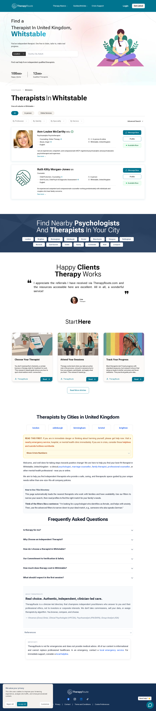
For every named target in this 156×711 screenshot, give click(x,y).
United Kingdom (16, 90)
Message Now (133, 132)
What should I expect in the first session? (43, 577)
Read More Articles (78, 390)
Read (45, 379)
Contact (67, 704)
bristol (101, 428)
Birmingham (55, 239)
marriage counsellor (81, 466)
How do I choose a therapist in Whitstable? (44, 549)
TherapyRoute (23, 379)
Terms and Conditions (83, 704)
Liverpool (116, 245)
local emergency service (112, 650)
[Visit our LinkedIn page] (81, 699)
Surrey (78, 245)
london (35, 428)
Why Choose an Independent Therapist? (43, 539)
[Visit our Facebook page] (68, 699)
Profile (132, 139)
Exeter (67, 245)
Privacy (57, 704)
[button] (77, 145)
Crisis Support (98, 6)
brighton (123, 428)
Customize (45, 704)
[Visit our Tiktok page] (87, 699)
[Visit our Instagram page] (75, 699)
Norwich (39, 245)
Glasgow (112, 239)
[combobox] (19, 54)
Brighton (41, 239)
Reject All (10, 704)
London (28, 239)
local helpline (62, 654)
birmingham (80, 428)
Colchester (92, 245)
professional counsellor (119, 466)
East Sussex (53, 245)
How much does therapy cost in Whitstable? (45, 568)
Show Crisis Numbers (36, 453)
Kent (104, 245)
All (15, 113)
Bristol (83, 239)
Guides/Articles (79, 6)
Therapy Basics (59, 6)
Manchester (97, 239)
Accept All (22, 704)
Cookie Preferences (102, 704)
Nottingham (126, 239)
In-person (28, 113)
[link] (29, 90)
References (30, 632)
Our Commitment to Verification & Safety (43, 558)
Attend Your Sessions (72, 359)
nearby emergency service (37, 442)
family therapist (99, 466)
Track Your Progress (117, 359)
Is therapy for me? (32, 530)
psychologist (64, 466)
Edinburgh (70, 239)
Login (125, 6)
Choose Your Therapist (27, 359)
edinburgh (58, 428)
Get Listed (138, 6)
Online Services (46, 113)
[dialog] (28, 696)
